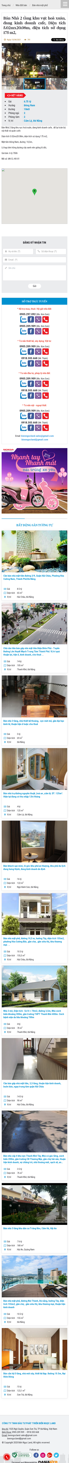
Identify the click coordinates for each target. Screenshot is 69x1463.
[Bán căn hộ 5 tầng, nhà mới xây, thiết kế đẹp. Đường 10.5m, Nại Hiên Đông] (34, 1349)
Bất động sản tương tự (34, 525)
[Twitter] (56, 1455)
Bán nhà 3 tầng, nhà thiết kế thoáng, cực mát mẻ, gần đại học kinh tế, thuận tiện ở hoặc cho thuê (33, 722)
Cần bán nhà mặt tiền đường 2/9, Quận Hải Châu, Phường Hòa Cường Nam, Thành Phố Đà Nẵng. (33, 577)
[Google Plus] (49, 1455)
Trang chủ (6, 5)
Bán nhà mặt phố (40, 5)
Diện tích (11, 593)
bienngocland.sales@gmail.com (22, 1435)
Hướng (11, 105)
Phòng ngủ (13, 113)
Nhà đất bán (21, 5)
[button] (61, 59)
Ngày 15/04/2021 (13, 39)
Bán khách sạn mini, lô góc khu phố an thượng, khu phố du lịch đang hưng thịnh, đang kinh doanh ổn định (34, 867)
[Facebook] (36, 1455)
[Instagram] (42, 1455)
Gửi (34, 286)
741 (28, 39)
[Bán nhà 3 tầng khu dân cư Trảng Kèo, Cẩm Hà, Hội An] (34, 1204)
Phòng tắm (13, 116)
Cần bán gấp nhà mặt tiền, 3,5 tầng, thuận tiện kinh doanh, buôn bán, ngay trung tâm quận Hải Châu (32, 1085)
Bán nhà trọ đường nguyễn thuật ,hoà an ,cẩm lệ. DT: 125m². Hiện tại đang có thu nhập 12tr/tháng (33, 795)
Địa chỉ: (5, 1429)
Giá (9, 101)
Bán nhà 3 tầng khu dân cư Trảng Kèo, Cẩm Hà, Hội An (30, 1228)
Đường (11, 109)
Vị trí (10, 120)
